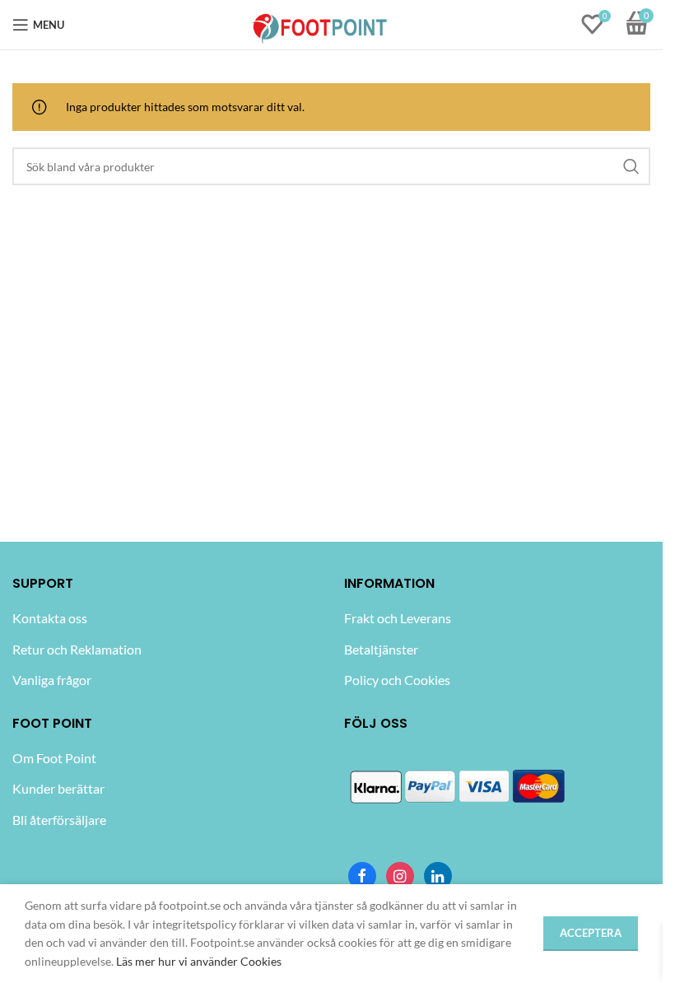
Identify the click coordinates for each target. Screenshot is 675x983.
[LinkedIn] (438, 876)
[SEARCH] (631, 166)
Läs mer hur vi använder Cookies (199, 961)
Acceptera (590, 932)
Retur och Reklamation (77, 649)
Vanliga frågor (51, 679)
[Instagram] (400, 876)
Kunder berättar (58, 788)
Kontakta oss (49, 618)
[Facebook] (362, 876)
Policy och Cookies (397, 679)
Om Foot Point (54, 758)
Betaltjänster (381, 649)
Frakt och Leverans (397, 618)
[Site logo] (319, 23)
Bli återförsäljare (59, 819)
